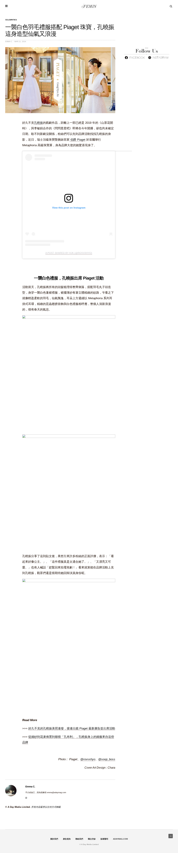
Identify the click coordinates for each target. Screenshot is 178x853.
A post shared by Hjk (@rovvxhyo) (68, 252)
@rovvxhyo (87, 759)
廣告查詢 (67, 839)
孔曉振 (38, 122)
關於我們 (54, 839)
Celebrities (11, 20)
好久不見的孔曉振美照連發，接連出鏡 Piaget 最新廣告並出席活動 (71, 728)
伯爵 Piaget (77, 139)
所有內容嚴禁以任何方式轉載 (46, 807)
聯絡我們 (79, 839)
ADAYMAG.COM (120, 839)
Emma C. (9, 41)
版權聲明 (104, 839)
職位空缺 (92, 839)
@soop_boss (106, 759)
